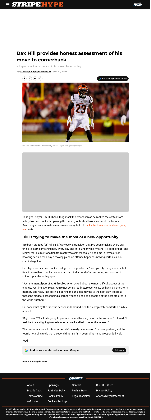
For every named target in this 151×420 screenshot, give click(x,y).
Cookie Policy (55, 395)
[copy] (40, 78)
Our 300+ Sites (104, 385)
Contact (76, 385)
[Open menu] (7, 4)
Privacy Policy (104, 390)
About (30, 385)
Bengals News (39, 361)
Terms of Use (35, 395)
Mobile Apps (34, 390)
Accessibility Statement (110, 395)
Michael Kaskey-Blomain (35, 71)
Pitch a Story (79, 390)
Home (25, 361)
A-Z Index (32, 401)
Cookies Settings (57, 401)
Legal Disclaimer (81, 395)
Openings (53, 385)
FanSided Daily (56, 390)
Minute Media (19, 409)
